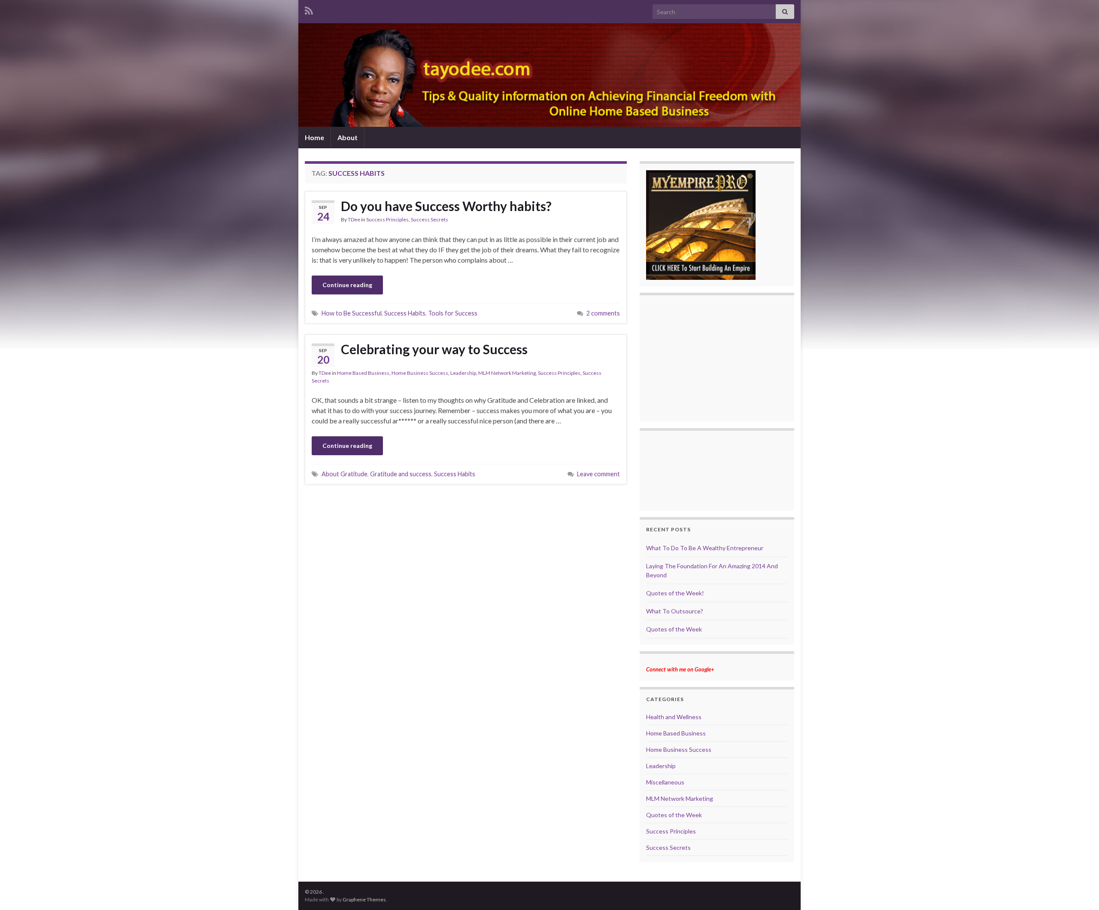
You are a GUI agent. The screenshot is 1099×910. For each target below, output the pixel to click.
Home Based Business (363, 373)
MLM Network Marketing (507, 373)
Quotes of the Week (674, 629)
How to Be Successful (352, 313)
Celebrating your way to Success (434, 349)
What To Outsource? (674, 611)
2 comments (603, 313)
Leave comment (598, 474)
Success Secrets (429, 219)
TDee (354, 219)
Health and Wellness (673, 716)
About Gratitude (344, 474)
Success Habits (404, 313)
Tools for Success (452, 313)
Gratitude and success (400, 474)
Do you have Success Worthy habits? (446, 206)
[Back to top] (1079, 890)
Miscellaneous (665, 782)
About (347, 137)
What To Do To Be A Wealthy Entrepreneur (704, 548)
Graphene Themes (364, 899)
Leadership (463, 373)
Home (314, 137)
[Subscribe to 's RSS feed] (309, 9)
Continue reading (347, 284)
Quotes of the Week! (675, 593)
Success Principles (387, 219)
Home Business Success (420, 373)
